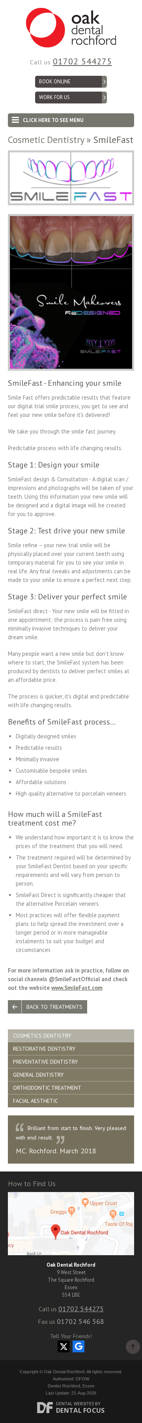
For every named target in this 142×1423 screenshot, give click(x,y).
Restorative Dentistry (44, 1048)
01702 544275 (82, 61)
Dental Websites (75, 1403)
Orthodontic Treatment (47, 1087)
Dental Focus (80, 1410)
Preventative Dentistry (45, 1061)
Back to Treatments (54, 1006)
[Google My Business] (78, 1346)
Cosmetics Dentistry (42, 1035)
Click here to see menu (53, 120)
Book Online (55, 81)
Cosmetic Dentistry (46, 139)
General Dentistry (38, 1074)
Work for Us (54, 97)
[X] (63, 1346)
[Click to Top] (133, 1347)
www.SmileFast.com (77, 987)
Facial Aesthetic (35, 1100)
